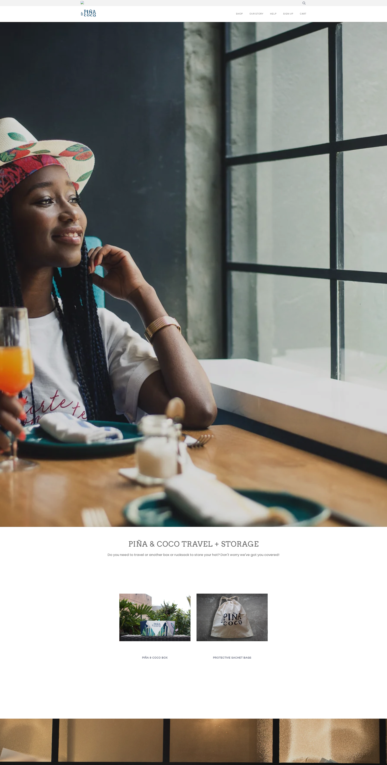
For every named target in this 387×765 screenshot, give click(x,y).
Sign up (288, 14)
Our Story (256, 14)
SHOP (239, 14)
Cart (303, 14)
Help (273, 14)
